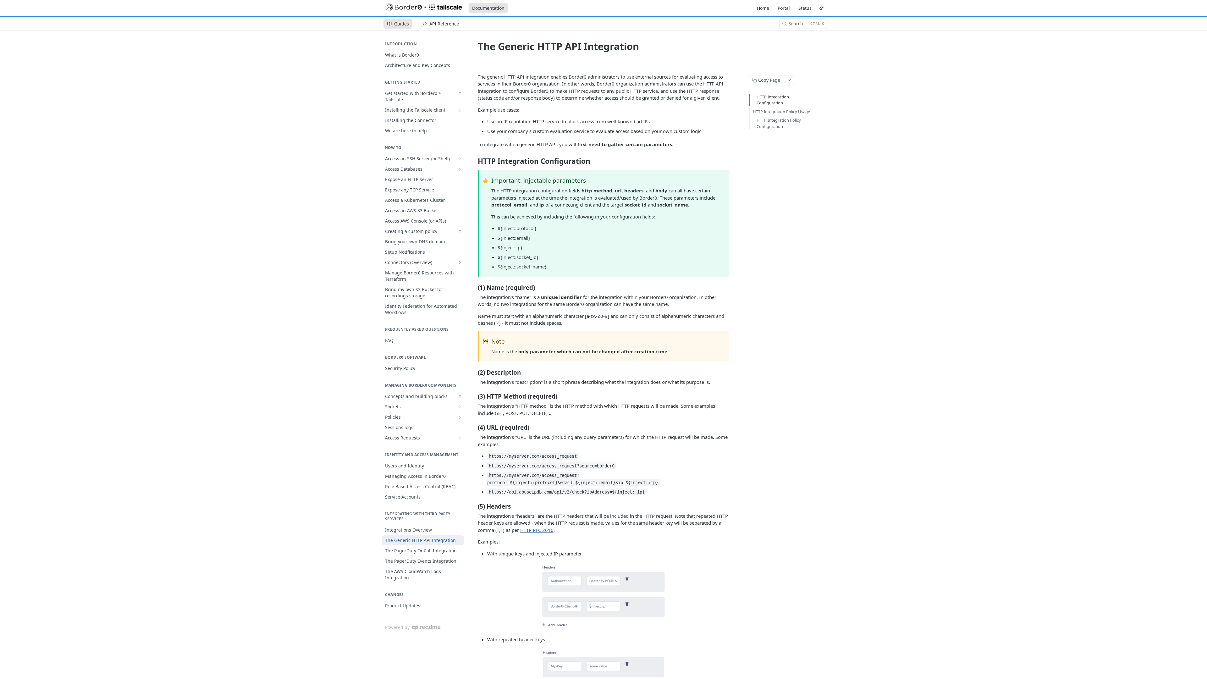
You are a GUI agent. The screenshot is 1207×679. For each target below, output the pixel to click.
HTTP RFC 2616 (537, 530)
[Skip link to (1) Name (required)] (473, 287)
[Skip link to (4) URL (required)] (473, 427)
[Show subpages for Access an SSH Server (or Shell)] (459, 158)
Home (763, 8)
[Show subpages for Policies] (459, 417)
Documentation (488, 8)
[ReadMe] (426, 627)
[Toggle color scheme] (822, 8)
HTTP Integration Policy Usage (781, 111)
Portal (784, 8)
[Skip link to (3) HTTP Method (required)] (473, 396)
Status (805, 8)
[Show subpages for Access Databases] (459, 169)
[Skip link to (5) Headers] (473, 506)
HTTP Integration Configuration (773, 100)
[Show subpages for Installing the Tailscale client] (459, 110)
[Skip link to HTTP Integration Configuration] (473, 161)
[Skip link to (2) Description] (473, 372)
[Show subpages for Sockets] (459, 406)
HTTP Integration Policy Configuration (779, 123)
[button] (603, 596)
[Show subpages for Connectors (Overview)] (459, 262)
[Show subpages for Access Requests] (459, 437)
